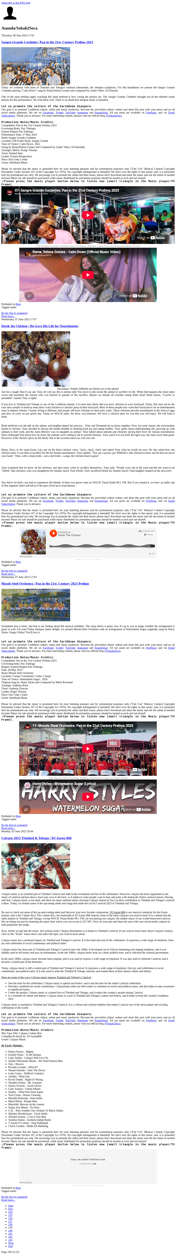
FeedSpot (151, 112)
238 (10, 1224)
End (10, 1246)
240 (10, 1230)
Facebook (48, 112)
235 (10, 1215)
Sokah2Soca (80, 559)
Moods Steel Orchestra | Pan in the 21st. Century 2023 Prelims (45, 583)
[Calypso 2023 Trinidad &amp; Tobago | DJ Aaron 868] (35, 888)
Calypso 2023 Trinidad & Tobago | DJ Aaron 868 (36, 838)
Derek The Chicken (94, 559)
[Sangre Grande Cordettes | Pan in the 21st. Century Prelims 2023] (35, 84)
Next (11, 1243)
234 (10, 1212)
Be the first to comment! (14, 313)
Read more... (8, 316)
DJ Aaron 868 (76, 1185)
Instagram (82, 112)
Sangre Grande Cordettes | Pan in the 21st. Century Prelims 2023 (47, 42)
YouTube (70, 112)
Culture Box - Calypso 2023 (94, 1185)
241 (10, 1233)
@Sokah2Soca (114, 115)
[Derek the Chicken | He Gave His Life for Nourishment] (35, 385)
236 (10, 1218)
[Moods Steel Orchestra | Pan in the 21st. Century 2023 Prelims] (35, 620)
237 (10, 1221)
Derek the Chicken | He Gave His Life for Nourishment (39, 326)
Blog (18, 304)
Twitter (59, 112)
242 (10, 1236)
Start (10, 1205)
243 (10, 1239)
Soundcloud (101, 112)
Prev (10, 1208)
